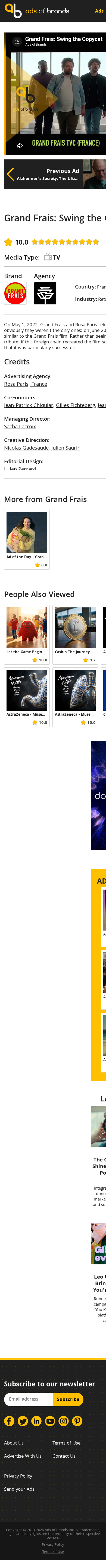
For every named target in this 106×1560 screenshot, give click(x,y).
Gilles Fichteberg (75, 406)
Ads (99, 12)
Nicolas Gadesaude (26, 448)
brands (47, 11)
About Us (14, 1444)
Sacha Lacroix (20, 427)
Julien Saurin (65, 448)
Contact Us (64, 1457)
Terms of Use (66, 1444)
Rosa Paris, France (25, 384)
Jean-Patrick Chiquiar (28, 406)
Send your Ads (19, 1490)
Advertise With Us (23, 1457)
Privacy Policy (18, 1477)
